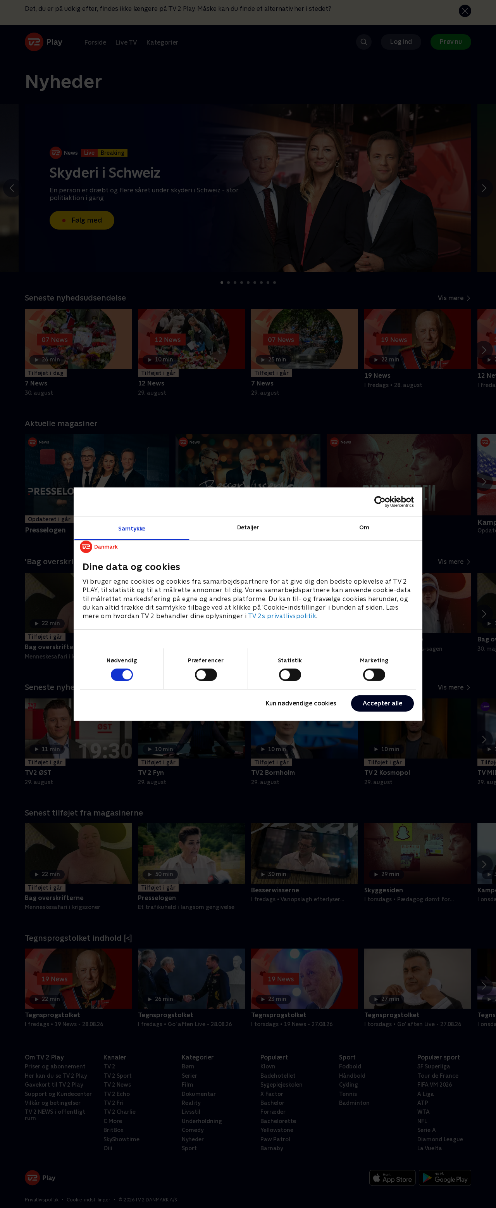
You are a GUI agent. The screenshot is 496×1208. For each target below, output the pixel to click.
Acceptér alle (382, 703)
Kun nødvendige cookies (301, 703)
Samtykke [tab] (132, 528)
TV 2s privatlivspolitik (282, 616)
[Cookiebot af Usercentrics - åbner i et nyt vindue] (380, 502)
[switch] (206, 675)
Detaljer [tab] (248, 527)
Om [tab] (364, 527)
